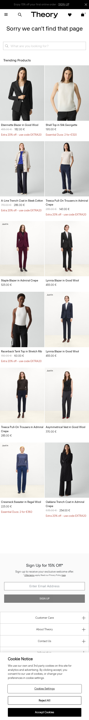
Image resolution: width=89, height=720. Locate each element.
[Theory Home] (44, 14)
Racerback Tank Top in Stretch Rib (21, 351)
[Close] (86, 4)
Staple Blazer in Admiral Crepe (19, 280)
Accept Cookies (44, 712)
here (64, 575)
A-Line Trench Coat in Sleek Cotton (22, 200)
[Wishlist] (69, 14)
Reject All (44, 700)
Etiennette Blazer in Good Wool (19, 125)
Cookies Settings (44, 688)
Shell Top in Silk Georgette (61, 125)
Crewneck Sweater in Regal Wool (21, 502)
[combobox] (44, 46)
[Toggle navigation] (6, 14)
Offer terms (29, 575)
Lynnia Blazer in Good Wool (62, 280)
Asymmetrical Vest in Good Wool (65, 427)
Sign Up (44, 598)
